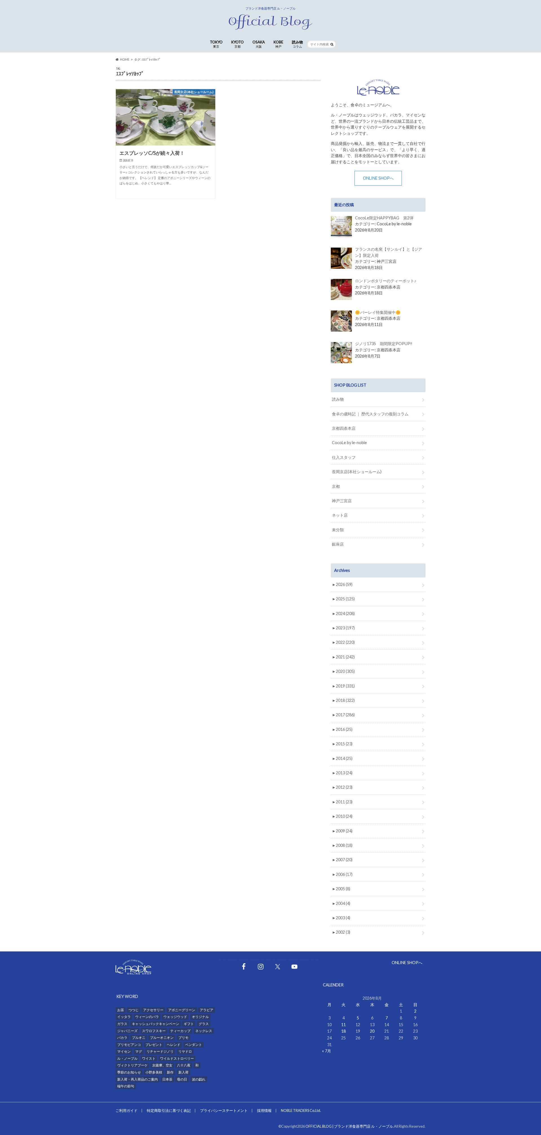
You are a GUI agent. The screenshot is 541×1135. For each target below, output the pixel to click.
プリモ (183, 1037)
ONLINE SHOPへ (378, 178)
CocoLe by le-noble (349, 442)
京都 (336, 486)
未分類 (338, 529)
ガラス (122, 1024)
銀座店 (338, 544)
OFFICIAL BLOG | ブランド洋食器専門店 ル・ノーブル (349, 1126)
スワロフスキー (154, 1031)
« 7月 (326, 1050)
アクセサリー (153, 1010)
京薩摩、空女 (162, 1065)
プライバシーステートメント (224, 1110)
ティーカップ (180, 1031)
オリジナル (200, 1017)
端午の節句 (125, 1086)
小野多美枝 (153, 1072)
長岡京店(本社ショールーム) (357, 471)
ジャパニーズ (127, 1031)
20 (372, 1031)
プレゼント (153, 1045)
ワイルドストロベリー (177, 1058)
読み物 (297, 44)
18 (343, 1031)
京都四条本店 (344, 428)
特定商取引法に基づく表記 (169, 1110)
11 (343, 1024)
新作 (170, 1072)
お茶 (120, 1010)
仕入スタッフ (344, 457)
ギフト (189, 1024)
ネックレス (203, 1031)
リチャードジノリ (160, 1051)
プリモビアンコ (129, 1045)
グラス (204, 1024)
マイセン (124, 1051)
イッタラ (124, 1017)
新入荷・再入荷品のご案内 (137, 1079)
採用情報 (264, 1110)
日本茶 (167, 1079)
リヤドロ (185, 1051)
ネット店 (340, 515)
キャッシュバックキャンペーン (155, 1024)
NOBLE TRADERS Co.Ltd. (301, 1110)
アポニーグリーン (181, 1010)
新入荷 (183, 1072)
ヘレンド (173, 1045)
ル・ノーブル (127, 1058)
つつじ (133, 1010)
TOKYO (216, 44)
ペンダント (193, 1045)
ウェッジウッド (175, 1017)
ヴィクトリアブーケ (132, 1065)
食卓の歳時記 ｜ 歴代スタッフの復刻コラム (370, 413)
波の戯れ (198, 1079)
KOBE (278, 44)
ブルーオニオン (162, 1037)
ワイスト (149, 1058)
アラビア (206, 1010)
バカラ (122, 1037)
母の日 (182, 1079)
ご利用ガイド (127, 1110)
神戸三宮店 (342, 500)
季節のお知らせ (129, 1072)
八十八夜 (183, 1065)
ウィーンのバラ (147, 1017)
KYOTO (237, 44)
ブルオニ (138, 1037)
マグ (138, 1051)
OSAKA (258, 44)
